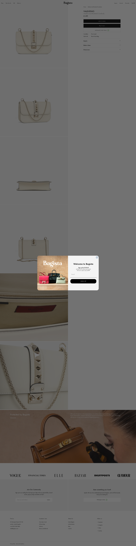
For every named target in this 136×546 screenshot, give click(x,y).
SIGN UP (83, 281)
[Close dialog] (97, 257)
